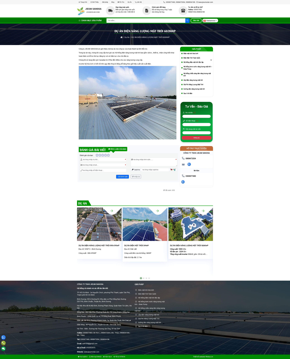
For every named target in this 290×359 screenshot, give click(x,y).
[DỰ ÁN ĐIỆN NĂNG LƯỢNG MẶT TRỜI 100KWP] (203, 210)
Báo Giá (196, 20)
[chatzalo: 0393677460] (183, 182)
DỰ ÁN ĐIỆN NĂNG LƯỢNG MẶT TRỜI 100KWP (189, 245)
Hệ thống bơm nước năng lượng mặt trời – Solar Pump (198, 68)
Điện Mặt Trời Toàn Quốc (192, 58)
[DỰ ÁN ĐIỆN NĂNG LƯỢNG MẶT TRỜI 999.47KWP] (111, 210)
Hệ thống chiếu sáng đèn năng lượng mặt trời (197, 75)
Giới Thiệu (95, 2)
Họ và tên (190, 113)
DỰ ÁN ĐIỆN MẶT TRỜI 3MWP (136, 245)
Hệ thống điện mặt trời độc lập (193, 62)
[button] (173, 170)
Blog (112, 2)
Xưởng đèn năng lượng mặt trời (194, 89)
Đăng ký (196, 138)
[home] (121, 37)
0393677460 (190, 176)
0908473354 (190, 158)
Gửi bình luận (122, 177)
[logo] (89, 15)
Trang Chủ (84, 2)
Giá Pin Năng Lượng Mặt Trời (193, 84)
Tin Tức (122, 2)
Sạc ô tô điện (188, 93)
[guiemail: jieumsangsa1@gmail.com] (183, 165)
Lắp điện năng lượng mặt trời (193, 80)
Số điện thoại (191, 121)
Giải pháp (105, 2)
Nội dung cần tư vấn (193, 129)
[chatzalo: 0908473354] (189, 165)
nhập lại (137, 177)
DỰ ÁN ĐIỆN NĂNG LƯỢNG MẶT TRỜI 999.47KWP (99, 245)
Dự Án (130, 2)
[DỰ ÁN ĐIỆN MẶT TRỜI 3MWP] (157, 210)
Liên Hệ (139, 2)
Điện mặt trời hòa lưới (191, 53)
